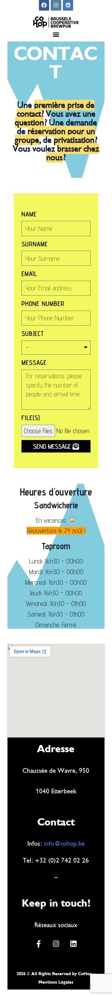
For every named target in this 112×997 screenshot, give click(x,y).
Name (29, 214)
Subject (32, 333)
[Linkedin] (68, 5)
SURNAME (34, 244)
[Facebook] (44, 5)
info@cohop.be (64, 844)
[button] (56, 34)
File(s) (30, 418)
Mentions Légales (56, 982)
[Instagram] (56, 5)
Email (29, 274)
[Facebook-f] (38, 944)
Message (34, 362)
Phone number (42, 303)
